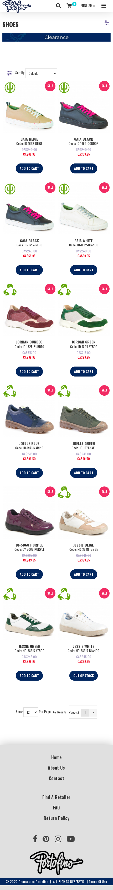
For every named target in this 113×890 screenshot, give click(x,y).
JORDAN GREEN (83, 342)
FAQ (56, 807)
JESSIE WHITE (83, 646)
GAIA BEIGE (29, 139)
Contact (56, 778)
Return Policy (57, 818)
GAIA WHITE (83, 240)
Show (19, 711)
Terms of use (98, 881)
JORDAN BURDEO (29, 342)
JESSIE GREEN (29, 646)
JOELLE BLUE (29, 443)
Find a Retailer (56, 797)
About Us (56, 768)
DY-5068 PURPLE (29, 545)
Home (56, 757)
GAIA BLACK (83, 139)
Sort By (19, 72)
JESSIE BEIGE (83, 545)
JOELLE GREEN (84, 443)
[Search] (59, 5)
